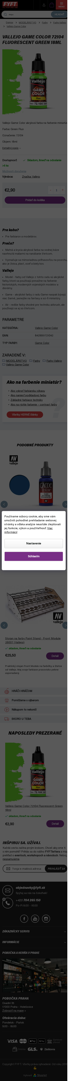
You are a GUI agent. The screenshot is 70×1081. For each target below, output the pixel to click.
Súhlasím (33, 556)
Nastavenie (33, 543)
